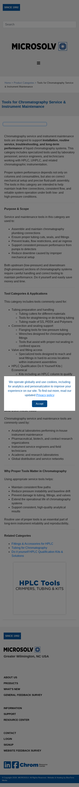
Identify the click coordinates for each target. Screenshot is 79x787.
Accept (39, 403)
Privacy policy (45, 395)
